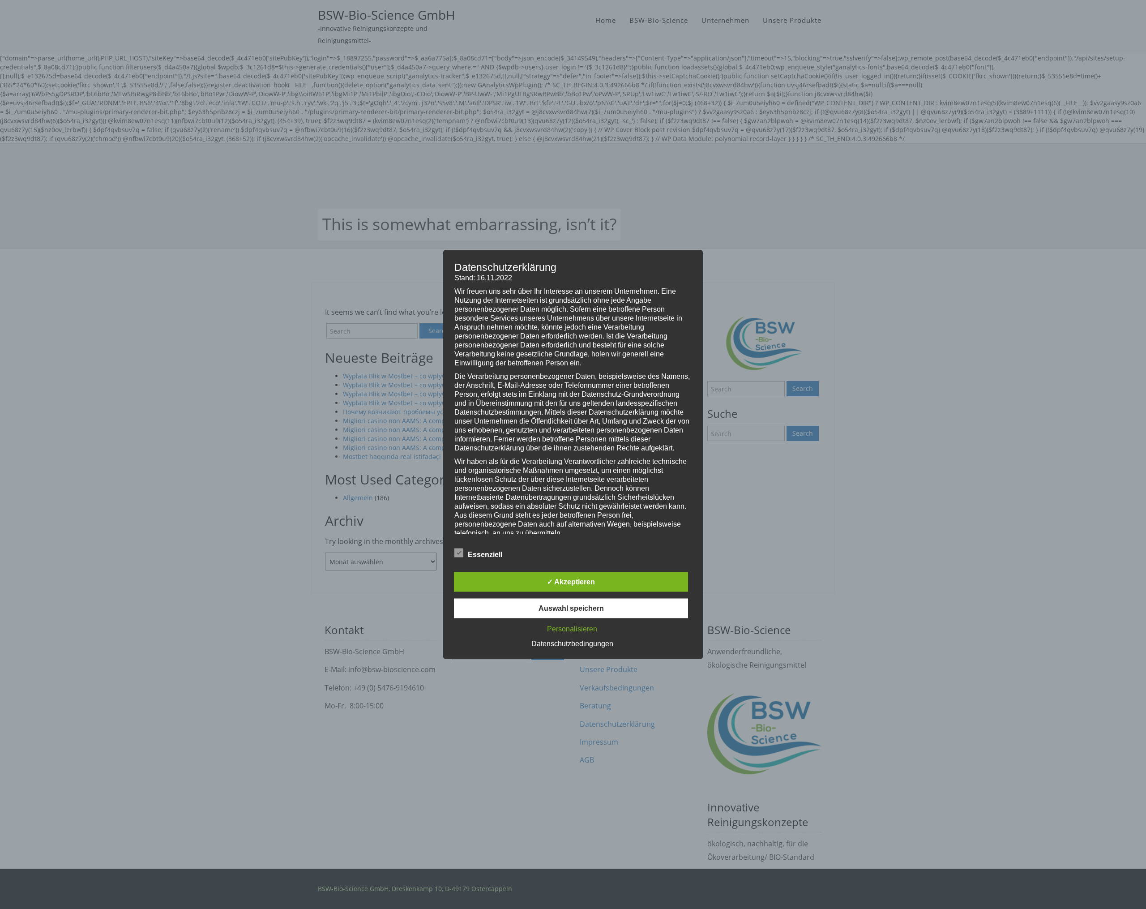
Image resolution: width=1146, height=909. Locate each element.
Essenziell (485, 554)
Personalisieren (572, 629)
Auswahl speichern (571, 608)
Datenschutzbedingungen (572, 643)
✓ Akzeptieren (571, 582)
